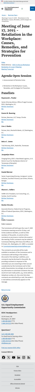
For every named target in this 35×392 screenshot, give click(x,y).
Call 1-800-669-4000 (7, 334)
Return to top (5, 290)
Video (3, 62)
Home (4, 15)
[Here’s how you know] (17, 2)
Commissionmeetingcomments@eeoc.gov (16, 246)
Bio (2, 109)
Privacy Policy (17, 370)
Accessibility (17, 379)
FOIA (17, 366)
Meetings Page (12, 15)
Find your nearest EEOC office (10, 348)
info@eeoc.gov (6, 343)
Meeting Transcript (7, 69)
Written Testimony (7, 107)
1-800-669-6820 (6, 321)
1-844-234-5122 (6, 323)
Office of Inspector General (17, 383)
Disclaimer (17, 375)
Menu (32, 8)
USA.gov (17, 388)
